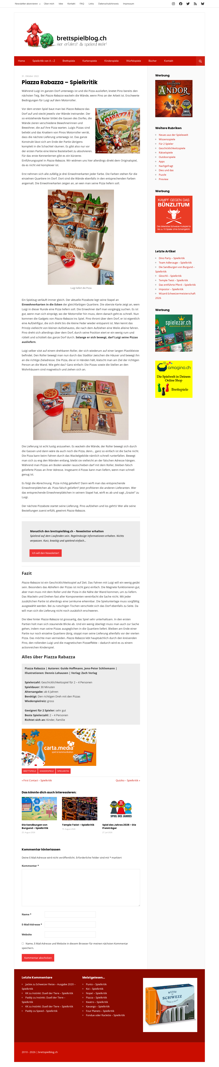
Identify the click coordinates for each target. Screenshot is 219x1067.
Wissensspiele (167, 139)
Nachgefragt (166, 166)
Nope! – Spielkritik (96, 993)
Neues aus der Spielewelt (173, 135)
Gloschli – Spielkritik (170, 275)
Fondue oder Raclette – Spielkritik (105, 1015)
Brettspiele (69, 61)
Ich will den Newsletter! (45, 553)
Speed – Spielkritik (47, 1011)
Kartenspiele (90, 61)
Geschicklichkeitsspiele (172, 148)
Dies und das (166, 170)
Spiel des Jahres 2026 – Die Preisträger (119, 826)
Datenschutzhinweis (108, 3)
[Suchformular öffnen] (200, 61)
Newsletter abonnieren (26, 3)
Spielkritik (63, 771)
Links (91, 3)
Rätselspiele (166, 152)
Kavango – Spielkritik (98, 1006)
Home (21, 61)
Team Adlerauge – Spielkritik (175, 262)
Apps (162, 161)
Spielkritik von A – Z (43, 61)
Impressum (128, 3)
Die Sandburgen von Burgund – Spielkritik (35, 826)
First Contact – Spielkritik (37, 780)
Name (26, 914)
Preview (163, 179)
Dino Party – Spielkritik (172, 258)
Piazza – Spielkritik (96, 997)
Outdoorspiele (167, 157)
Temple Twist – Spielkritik (78, 825)
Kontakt (71, 3)
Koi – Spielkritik (94, 988)
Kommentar (30, 865)
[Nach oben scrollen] (214, 1062)
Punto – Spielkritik (96, 984)
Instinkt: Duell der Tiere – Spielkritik (52, 993)
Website (27, 934)
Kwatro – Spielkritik (97, 1002)
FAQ (82, 3)
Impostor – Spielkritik (171, 289)
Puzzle (162, 174)
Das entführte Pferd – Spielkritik (177, 284)
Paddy (28, 997)
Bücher (153, 61)
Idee (61, 3)
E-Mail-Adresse (32, 924)
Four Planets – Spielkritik (100, 1011)
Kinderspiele (111, 61)
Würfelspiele (133, 61)
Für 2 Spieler (166, 143)
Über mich (49, 3)
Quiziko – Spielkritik (127, 780)
